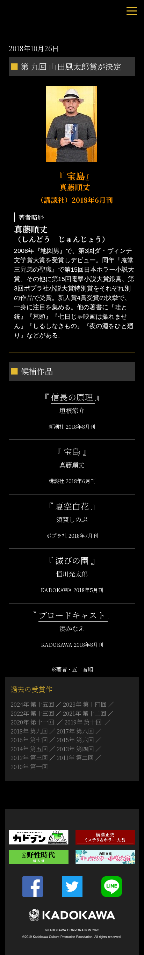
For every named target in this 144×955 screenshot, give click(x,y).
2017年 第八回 (75, 731)
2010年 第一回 (29, 766)
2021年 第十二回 (84, 713)
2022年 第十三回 (32, 713)
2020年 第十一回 (33, 721)
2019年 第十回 (83, 721)
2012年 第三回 (29, 757)
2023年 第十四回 (85, 704)
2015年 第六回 (75, 739)
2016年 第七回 (29, 739)
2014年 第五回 (29, 748)
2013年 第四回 (75, 748)
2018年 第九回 (29, 731)
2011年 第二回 (75, 757)
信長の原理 (73, 397)
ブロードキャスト (73, 615)
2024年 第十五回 (32, 704)
